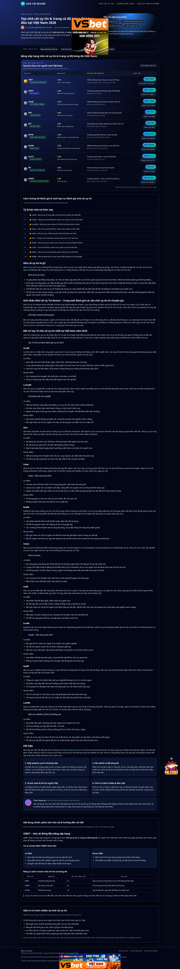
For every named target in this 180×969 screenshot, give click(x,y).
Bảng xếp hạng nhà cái (49, 49)
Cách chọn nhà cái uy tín (70, 49)
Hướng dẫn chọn (125, 3)
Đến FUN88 (149, 101)
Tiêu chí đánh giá (136, 951)
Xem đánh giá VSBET (147, 83)
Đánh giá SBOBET (148, 182)
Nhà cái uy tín (106, 3)
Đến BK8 (150, 123)
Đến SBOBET (149, 178)
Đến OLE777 (149, 156)
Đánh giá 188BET (148, 94)
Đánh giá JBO (149, 171)
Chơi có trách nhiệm (148, 3)
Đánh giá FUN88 (148, 105)
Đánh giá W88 (149, 116)
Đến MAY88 (149, 134)
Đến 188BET (149, 90)
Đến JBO (150, 167)
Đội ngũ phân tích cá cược (41, 27)
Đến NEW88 (149, 145)
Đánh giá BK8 (149, 127)
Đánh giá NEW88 (148, 149)
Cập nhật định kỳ (148, 65)
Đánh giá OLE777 (148, 160)
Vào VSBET (149, 79)
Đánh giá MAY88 (148, 138)
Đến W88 (150, 112)
